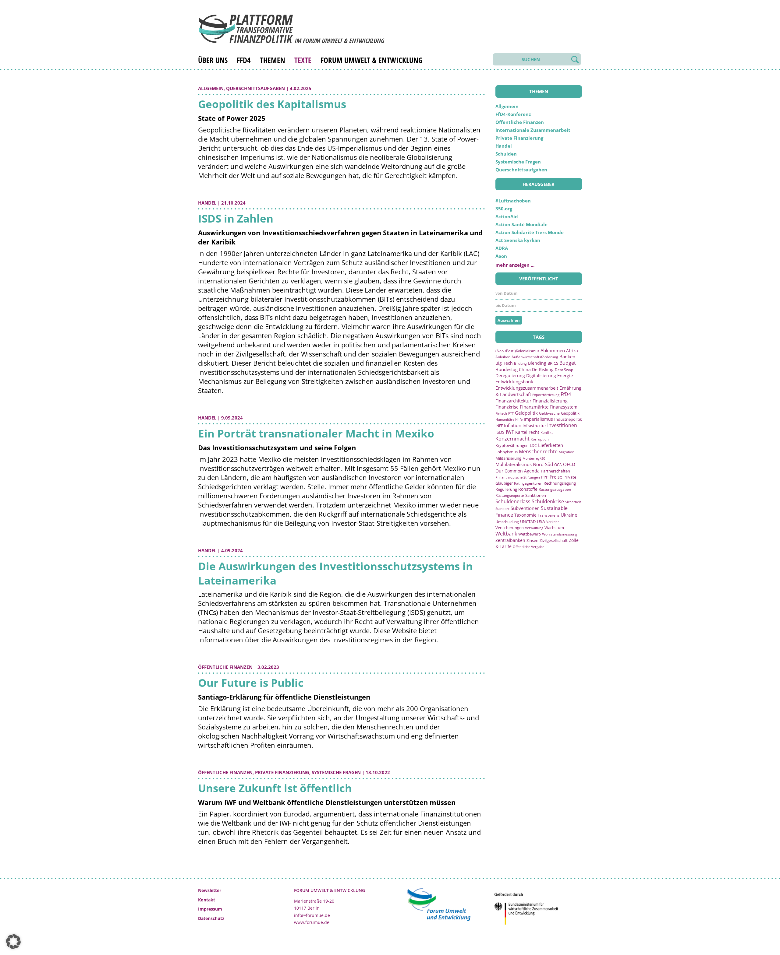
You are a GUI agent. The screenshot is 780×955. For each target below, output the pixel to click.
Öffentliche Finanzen (225, 667)
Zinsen (532, 540)
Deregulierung (510, 375)
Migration (566, 452)
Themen (272, 60)
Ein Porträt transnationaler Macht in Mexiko (316, 433)
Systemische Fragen (336, 772)
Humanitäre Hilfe (509, 419)
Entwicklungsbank (514, 381)
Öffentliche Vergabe (528, 546)
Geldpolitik (526, 413)
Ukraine (569, 515)
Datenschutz (211, 918)
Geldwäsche (549, 413)
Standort (502, 508)
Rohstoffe (527, 489)
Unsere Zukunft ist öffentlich (275, 788)
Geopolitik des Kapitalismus (272, 104)
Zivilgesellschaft (554, 540)
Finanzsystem (563, 407)
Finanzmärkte (534, 407)
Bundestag (506, 369)
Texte (302, 60)
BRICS (553, 363)
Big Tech (504, 363)
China (525, 369)
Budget (567, 363)
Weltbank (506, 533)
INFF (499, 425)
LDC (533, 445)
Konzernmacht (512, 438)
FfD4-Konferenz (513, 114)
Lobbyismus (506, 452)
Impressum (210, 909)
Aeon (501, 256)
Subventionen (525, 508)
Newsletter (209, 890)
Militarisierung (508, 458)
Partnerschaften (555, 471)
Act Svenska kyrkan (517, 240)
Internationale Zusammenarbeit (532, 130)
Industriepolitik (568, 419)
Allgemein (211, 88)
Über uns (213, 60)
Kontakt (206, 900)
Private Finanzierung (282, 772)
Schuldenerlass (512, 501)
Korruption (540, 439)
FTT (511, 413)
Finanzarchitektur (513, 401)
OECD (569, 464)
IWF (510, 432)
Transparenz (548, 515)
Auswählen (509, 320)
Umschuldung (507, 521)
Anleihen (502, 356)
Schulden (506, 154)
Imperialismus (538, 419)
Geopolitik (570, 413)
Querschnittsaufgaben (255, 88)
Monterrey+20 (534, 458)
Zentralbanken (510, 540)
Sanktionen (535, 495)
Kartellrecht (527, 432)
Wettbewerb (529, 534)
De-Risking (543, 369)
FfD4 (244, 60)
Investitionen (562, 425)
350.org (503, 208)
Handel (207, 203)
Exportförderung (545, 394)
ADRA (501, 248)
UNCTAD (528, 521)
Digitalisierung (541, 375)
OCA (558, 464)
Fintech (501, 413)
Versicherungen (509, 527)
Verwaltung (534, 527)
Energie (565, 375)
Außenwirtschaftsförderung (535, 357)
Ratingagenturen (528, 483)
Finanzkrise (507, 407)
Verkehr (552, 521)
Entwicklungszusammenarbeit (526, 388)
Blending (537, 363)
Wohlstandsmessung (559, 534)
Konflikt (547, 432)
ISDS (500, 432)
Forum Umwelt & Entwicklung (372, 60)
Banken (567, 356)
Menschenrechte (538, 451)
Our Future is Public (250, 683)
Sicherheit (573, 502)
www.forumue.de (311, 922)
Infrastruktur (534, 425)
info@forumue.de (312, 915)
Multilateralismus (513, 464)
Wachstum (554, 527)
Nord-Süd (543, 464)
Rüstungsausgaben (555, 489)
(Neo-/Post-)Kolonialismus (517, 350)
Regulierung (506, 489)
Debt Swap (564, 369)
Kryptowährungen (512, 445)
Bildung (520, 363)
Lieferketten (550, 445)
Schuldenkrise (548, 501)
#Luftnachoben (513, 201)
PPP (544, 477)
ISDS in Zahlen (235, 218)
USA (541, 521)
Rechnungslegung (560, 483)
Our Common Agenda (517, 471)
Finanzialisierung (550, 401)
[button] (13, 941)
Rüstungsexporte (509, 495)
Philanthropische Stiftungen (517, 477)
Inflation (512, 425)
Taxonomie (525, 515)
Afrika (572, 350)
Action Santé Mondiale (521, 224)
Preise (556, 477)
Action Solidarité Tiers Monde (529, 232)
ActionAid (506, 216)
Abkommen (553, 350)
